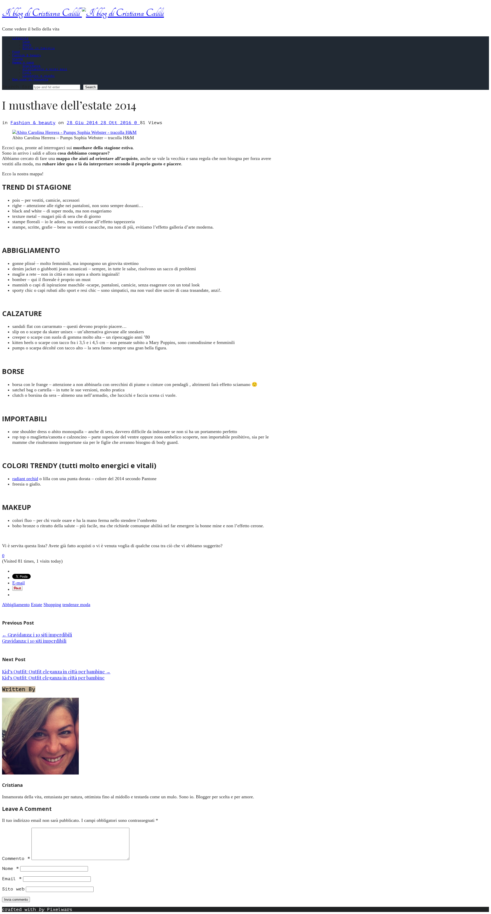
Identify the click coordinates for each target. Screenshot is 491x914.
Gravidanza (31, 66)
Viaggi (17, 59)
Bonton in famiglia (39, 48)
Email (12, 878)
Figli (27, 72)
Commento (16, 858)
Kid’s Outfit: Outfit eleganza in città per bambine (56, 672)
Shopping (52, 604)
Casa (26, 41)
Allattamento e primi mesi (45, 69)
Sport (27, 45)
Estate (36, 604)
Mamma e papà (23, 62)
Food (15, 51)
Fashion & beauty (26, 55)
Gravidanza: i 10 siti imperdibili (37, 635)
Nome (10, 868)
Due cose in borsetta (30, 79)
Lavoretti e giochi (39, 76)
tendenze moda (76, 604)
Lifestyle (20, 38)
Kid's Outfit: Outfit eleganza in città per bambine (53, 678)
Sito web (13, 888)
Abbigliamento (16, 604)
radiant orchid (25, 478)
